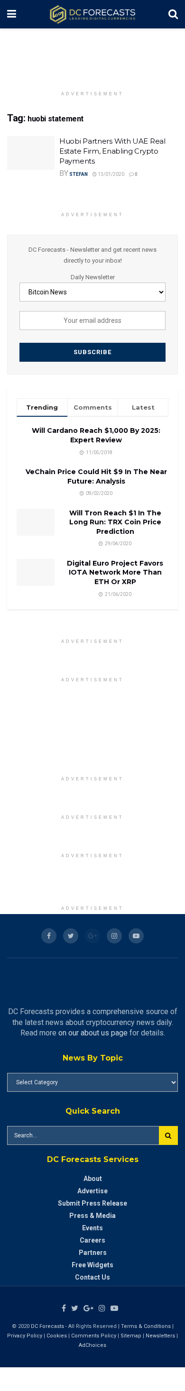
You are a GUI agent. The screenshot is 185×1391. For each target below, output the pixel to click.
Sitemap (130, 1336)
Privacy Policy (24, 1336)
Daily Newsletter (93, 277)
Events (92, 1228)
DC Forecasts (47, 1326)
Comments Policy (93, 1336)
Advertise (92, 1191)
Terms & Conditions (146, 1326)
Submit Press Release (92, 1203)
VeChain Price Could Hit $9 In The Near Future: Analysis (96, 476)
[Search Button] (168, 1135)
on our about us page (93, 1032)
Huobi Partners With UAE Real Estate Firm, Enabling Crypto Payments (112, 151)
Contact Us (92, 1277)
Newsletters (160, 1336)
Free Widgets (92, 1265)
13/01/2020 (110, 174)
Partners (93, 1252)
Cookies (56, 1336)
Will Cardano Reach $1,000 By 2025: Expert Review (96, 435)
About (92, 1178)
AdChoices (92, 1345)
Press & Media (92, 1215)
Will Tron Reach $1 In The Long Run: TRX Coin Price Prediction (115, 522)
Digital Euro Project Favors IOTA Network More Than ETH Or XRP (115, 572)
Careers (92, 1240)
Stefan (78, 174)
